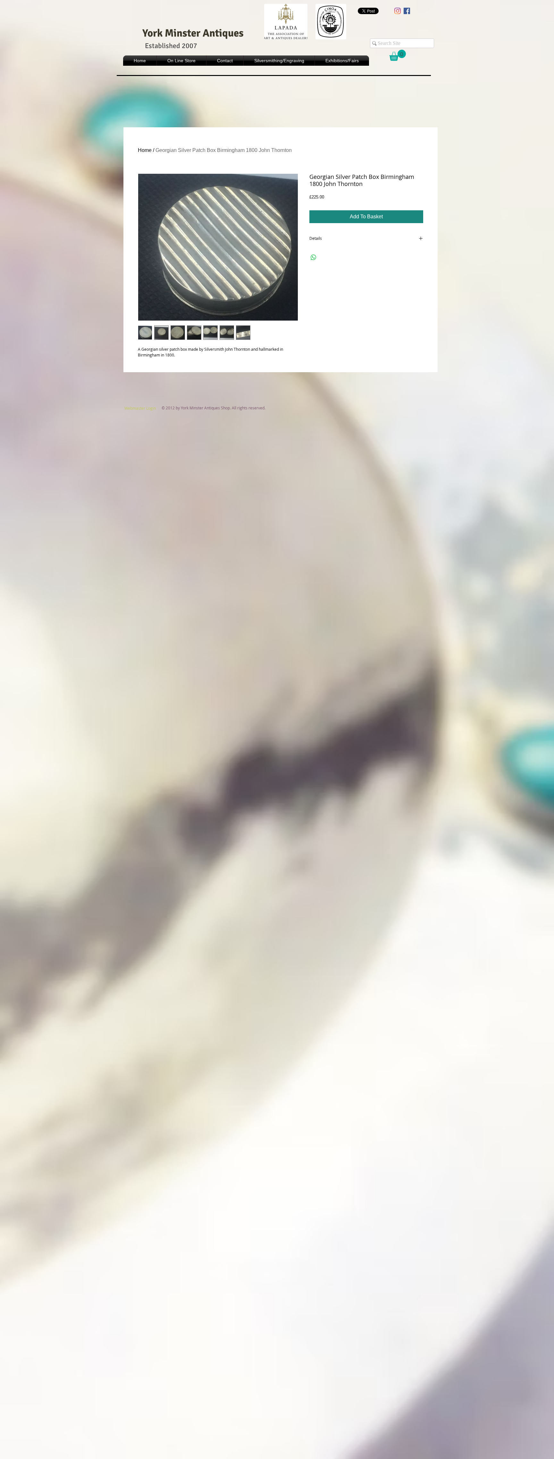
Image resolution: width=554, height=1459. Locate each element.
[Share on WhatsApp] (313, 257)
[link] (397, 55)
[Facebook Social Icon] (407, 11)
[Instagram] (397, 11)
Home (145, 150)
